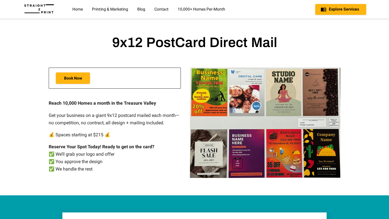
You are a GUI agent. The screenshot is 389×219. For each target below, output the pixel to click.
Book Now (73, 78)
